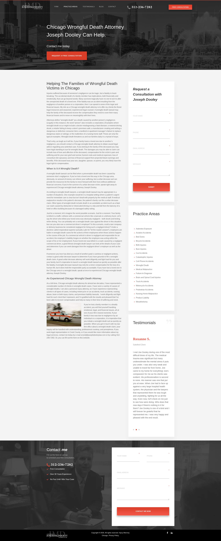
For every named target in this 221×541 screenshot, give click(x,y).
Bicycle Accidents (143, 241)
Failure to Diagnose (144, 273)
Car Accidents (141, 253)
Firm (56, 6)
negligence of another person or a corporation (65, 104)
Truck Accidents (142, 281)
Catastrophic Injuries (144, 257)
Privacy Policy (114, 535)
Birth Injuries (141, 245)
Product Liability (142, 298)
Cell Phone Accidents (145, 261)
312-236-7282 (141, 7)
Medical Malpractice (144, 269)
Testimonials (89, 6)
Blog (101, 6)
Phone (136, 132)
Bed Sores (140, 237)
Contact (112, 6)
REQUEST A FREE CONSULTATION (67, 56)
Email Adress (138, 148)
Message (137, 164)
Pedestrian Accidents (144, 290)
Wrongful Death (142, 265)
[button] (134, 430)
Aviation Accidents (143, 233)
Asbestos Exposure (144, 229)
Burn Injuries (141, 249)
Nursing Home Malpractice (147, 294)
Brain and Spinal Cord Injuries (148, 277)
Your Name (138, 116)
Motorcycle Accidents (144, 286)
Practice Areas (70, 6)
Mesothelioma (141, 302)
